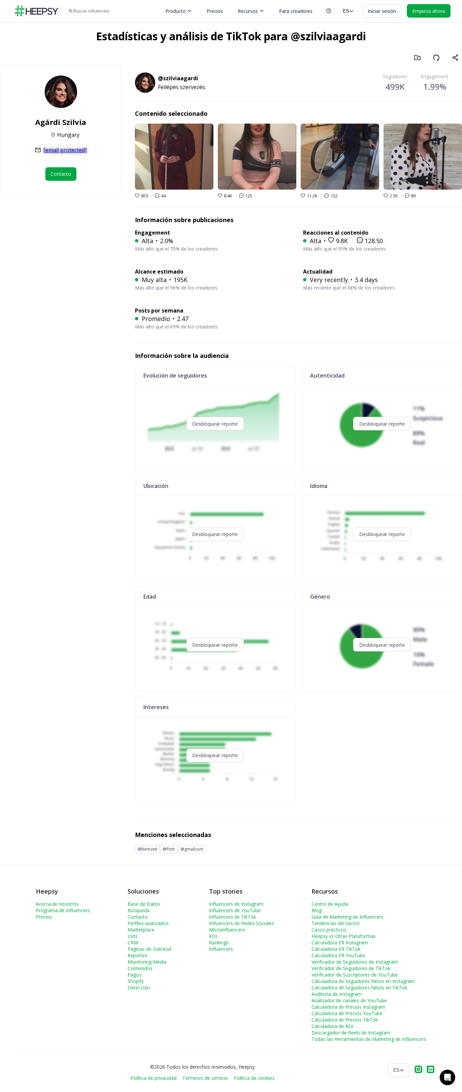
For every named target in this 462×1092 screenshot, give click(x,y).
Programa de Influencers (63, 910)
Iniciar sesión (382, 11)
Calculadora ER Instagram (339, 942)
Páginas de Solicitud (149, 949)
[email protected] (65, 150)
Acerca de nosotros (57, 904)
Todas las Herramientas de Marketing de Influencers (368, 1039)
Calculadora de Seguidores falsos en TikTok (359, 987)
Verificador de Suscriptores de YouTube (354, 974)
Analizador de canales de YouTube (349, 1000)
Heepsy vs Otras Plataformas (343, 936)
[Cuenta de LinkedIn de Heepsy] (430, 1070)
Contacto (138, 917)
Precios (215, 11)
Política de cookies (254, 1078)
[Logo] (36, 11)
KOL (213, 936)
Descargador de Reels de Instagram (350, 1032)
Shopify (136, 981)
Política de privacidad (154, 1078)
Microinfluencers (227, 929)
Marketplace (141, 929)
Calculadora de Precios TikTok (344, 1019)
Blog (316, 910)
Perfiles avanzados (148, 923)
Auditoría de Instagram (336, 994)
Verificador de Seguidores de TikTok (350, 968)
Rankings (219, 942)
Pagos (134, 974)
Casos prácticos (328, 929)
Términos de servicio (205, 1078)
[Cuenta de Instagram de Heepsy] (418, 1070)
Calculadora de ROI (332, 1026)
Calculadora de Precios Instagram (348, 1007)
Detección (139, 987)
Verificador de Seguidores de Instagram (354, 962)
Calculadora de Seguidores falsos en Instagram (363, 981)
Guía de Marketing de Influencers (347, 917)
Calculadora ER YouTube (338, 955)
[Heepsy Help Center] (328, 11)
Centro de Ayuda (329, 904)
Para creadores (296, 11)
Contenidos (140, 968)
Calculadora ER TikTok (336, 949)
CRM (133, 942)
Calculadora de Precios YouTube (347, 1013)
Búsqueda (138, 910)
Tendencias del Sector (335, 923)
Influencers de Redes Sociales (241, 923)
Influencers (221, 949)
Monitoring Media (147, 962)
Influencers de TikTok (232, 917)
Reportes (137, 955)
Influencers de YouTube (235, 910)
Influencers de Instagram (236, 904)
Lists (133, 936)
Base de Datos (144, 904)
